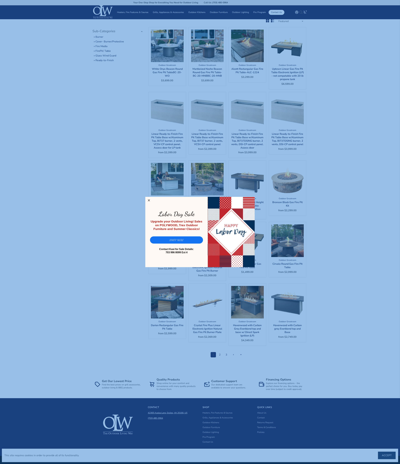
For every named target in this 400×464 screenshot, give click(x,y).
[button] (149, 200)
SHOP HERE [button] (177, 240)
